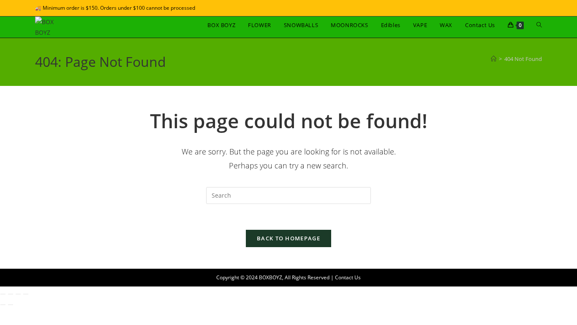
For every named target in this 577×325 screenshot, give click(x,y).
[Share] (18, 294)
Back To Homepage (288, 238)
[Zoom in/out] (3, 294)
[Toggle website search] (539, 25)
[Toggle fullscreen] (11, 294)
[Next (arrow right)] (11, 305)
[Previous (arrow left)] (3, 305)
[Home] (493, 59)
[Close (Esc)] (26, 294)
